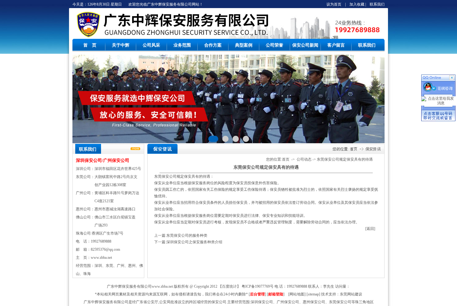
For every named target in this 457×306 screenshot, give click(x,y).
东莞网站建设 (351, 294)
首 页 (89, 45)
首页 (285, 159)
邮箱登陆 (275, 294)
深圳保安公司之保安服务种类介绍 (194, 242)
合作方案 (213, 45)
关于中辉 (120, 45)
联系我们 (377, 4)
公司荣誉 (274, 45)
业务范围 (182, 45)
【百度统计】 (229, 286)
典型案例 (243, 45)
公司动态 (304, 159)
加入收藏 (356, 4)
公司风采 (151, 45)
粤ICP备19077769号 (258, 286)
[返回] (370, 228)
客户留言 (336, 45)
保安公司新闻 (305, 45)
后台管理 (257, 294)
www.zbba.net (101, 257)
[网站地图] (297, 294)
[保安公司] (87, 37)
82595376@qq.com (105, 249)
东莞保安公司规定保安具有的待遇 (345, 159)
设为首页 (333, 4)
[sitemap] (313, 294)
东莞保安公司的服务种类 (186, 235)
